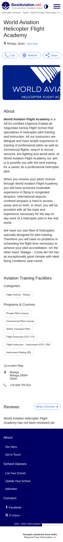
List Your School (15, 473)
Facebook (14, 507)
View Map (32, 43)
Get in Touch (13, 454)
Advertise (11, 488)
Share (54, 55)
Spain (26, 12)
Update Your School (17, 481)
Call (12, 55)
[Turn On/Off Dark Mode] (46, 7)
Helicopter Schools (11, 12)
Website (32, 55)
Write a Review (45, 406)
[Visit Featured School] (39, 530)
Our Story (11, 446)
